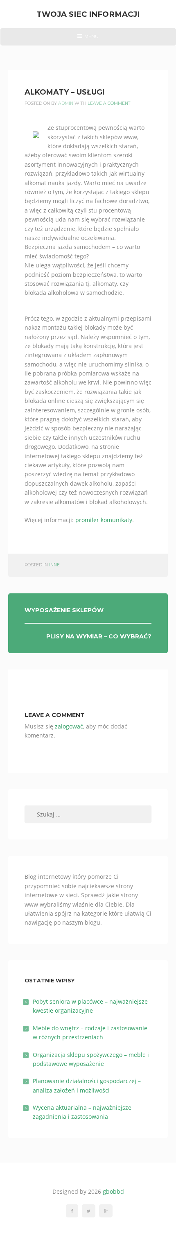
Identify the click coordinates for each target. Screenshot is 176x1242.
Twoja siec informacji (88, 14)
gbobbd (113, 1191)
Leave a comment (109, 103)
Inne (54, 565)
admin (65, 103)
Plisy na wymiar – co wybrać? (98, 636)
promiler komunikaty (103, 520)
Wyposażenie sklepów (64, 610)
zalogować (69, 726)
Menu (88, 39)
